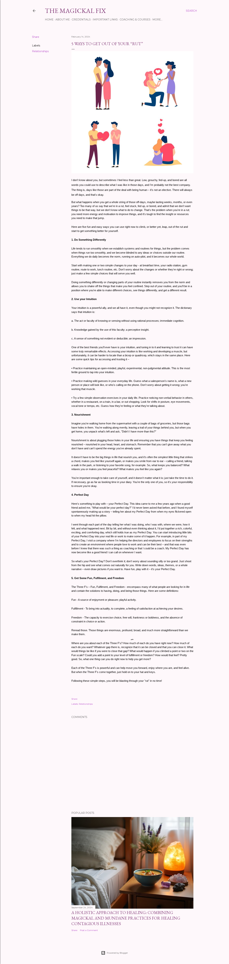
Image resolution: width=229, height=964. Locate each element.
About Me (62, 19)
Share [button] (35, 37)
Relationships (40, 51)
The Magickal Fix (75, 10)
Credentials (81, 19)
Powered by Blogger (117, 952)
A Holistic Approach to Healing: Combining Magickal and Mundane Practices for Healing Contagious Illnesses (125, 918)
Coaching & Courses (135, 19)
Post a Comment (89, 930)
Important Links (105, 19)
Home (49, 19)
